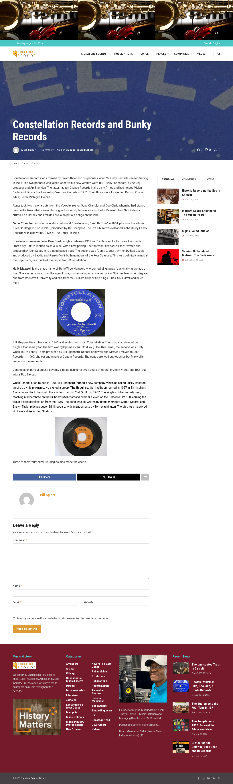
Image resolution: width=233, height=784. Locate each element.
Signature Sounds (93, 53)
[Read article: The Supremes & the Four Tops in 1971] (181, 707)
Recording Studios (98, 692)
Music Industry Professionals (75, 723)
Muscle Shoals (75, 717)
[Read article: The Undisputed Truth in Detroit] (181, 668)
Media (201, 53)
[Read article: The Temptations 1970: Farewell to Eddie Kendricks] (181, 725)
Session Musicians (98, 700)
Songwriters (99, 705)
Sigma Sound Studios (195, 231)
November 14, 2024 (52, 150)
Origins (216, 43)
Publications (123, 53)
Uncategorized (101, 720)
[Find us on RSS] (219, 778)
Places (161, 53)
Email (17, 602)
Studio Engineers (102, 710)
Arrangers (72, 663)
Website (88, 602)
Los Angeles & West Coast (74, 706)
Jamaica (71, 700)
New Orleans (73, 729)
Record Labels (84, 150)
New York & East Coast (101, 665)
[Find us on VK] (213, 778)
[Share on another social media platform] (145, 477)
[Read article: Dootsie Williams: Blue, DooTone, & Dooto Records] (181, 686)
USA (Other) (99, 724)
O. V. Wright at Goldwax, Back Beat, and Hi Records (204, 747)
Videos (96, 729)
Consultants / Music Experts (74, 679)
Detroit (70, 685)
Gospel (207, 43)
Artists (70, 668)
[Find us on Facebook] (199, 778)
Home (16, 163)
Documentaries (75, 690)
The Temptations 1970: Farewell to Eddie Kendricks (203, 725)
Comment (20, 540)
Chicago (70, 150)
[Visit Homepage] (24, 53)
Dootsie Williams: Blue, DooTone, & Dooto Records (203, 686)
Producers (98, 676)
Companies (181, 53)
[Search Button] (219, 53)
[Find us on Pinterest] (208, 778)
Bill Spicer (30, 150)
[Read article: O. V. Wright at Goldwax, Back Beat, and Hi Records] (181, 746)
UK (93, 715)
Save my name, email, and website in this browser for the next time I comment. (63, 618)
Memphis (71, 712)
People (144, 53)
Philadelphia (99, 671)
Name (17, 585)
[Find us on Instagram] (203, 778)
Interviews (72, 695)
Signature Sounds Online (33, 778)
